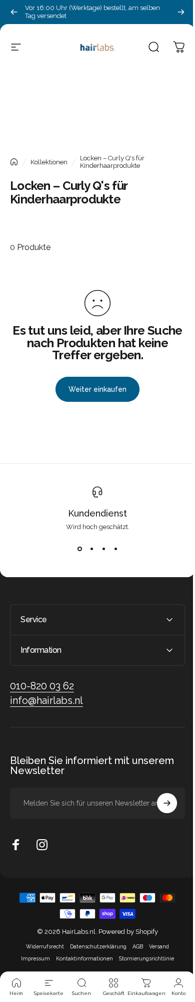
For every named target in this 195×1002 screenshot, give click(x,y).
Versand (156, 946)
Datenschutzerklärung (94, 946)
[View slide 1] (80, 549)
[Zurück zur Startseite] (14, 162)
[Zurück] (14, 12)
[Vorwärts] (181, 12)
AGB (134, 946)
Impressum (32, 958)
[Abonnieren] (160, 803)
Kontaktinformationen (81, 958)
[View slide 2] (92, 549)
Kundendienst (97, 513)
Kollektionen (49, 162)
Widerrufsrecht (41, 946)
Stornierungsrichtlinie (143, 958)
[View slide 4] (116, 549)
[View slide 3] (104, 549)
